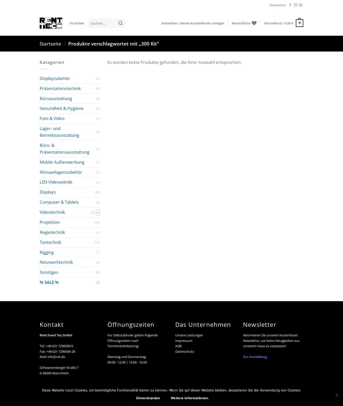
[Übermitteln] (120, 23)
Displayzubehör (55, 78)
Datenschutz (184, 351)
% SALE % (49, 282)
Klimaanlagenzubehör (61, 172)
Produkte (77, 23)
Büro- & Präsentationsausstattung (64, 148)
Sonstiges (49, 272)
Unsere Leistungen (189, 335)
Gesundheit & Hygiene (62, 108)
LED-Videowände (56, 182)
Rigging (47, 252)
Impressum (183, 340)
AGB (178, 346)
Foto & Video (52, 118)
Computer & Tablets (59, 202)
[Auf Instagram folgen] (295, 5)
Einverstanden (148, 398)
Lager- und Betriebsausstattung (59, 131)
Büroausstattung (56, 98)
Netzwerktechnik (56, 262)
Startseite (50, 43)
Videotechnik (52, 212)
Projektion (50, 222)
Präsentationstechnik (60, 88)
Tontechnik (50, 242)
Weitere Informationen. (190, 398)
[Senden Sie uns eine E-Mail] (300, 5)
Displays (48, 192)
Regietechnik (52, 232)
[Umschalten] (98, 212)
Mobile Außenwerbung (62, 162)
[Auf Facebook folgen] (290, 5)
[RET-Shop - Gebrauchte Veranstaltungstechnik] (51, 23)
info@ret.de (56, 356)
